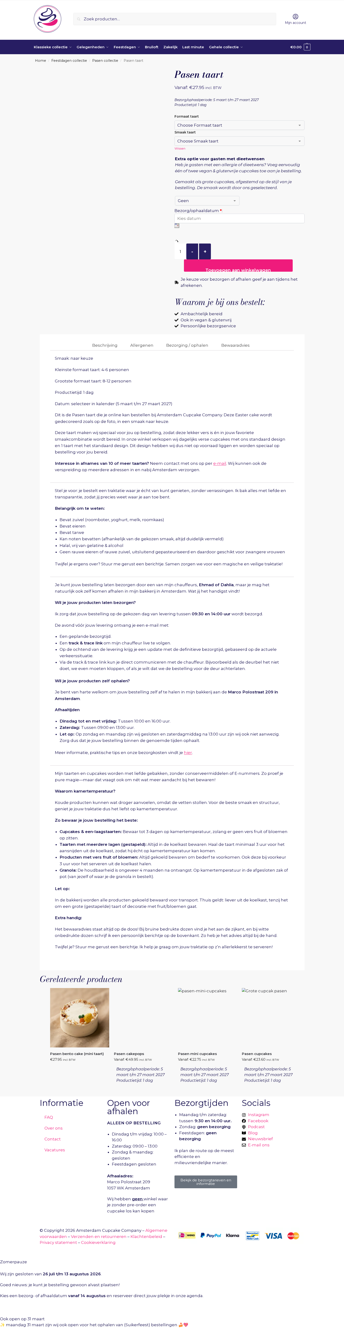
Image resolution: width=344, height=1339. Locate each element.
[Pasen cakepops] (143, 1017)
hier (188, 752)
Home (40, 60)
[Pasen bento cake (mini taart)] (79, 1017)
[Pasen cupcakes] (271, 1017)
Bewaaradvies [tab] (235, 345)
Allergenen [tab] (141, 345)
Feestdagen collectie (69, 60)
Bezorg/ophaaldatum (198, 210)
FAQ (48, 1117)
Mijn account (295, 23)
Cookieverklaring (98, 1242)
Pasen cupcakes (257, 1053)
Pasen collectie (105, 60)
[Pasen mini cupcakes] (207, 1017)
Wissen (179, 148)
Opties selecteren (140, 1084)
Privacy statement (58, 1242)
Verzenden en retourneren (98, 1236)
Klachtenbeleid (146, 1236)
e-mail (219, 463)
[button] (300, 47)
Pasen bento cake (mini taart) (77, 1053)
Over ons (53, 1128)
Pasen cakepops (129, 1053)
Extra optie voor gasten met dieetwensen (220, 158)
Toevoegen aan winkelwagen (238, 270)
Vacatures (54, 1150)
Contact (52, 1139)
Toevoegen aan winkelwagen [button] (76, 1068)
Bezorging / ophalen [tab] (187, 345)
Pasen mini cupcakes (197, 1053)
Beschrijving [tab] (105, 345)
